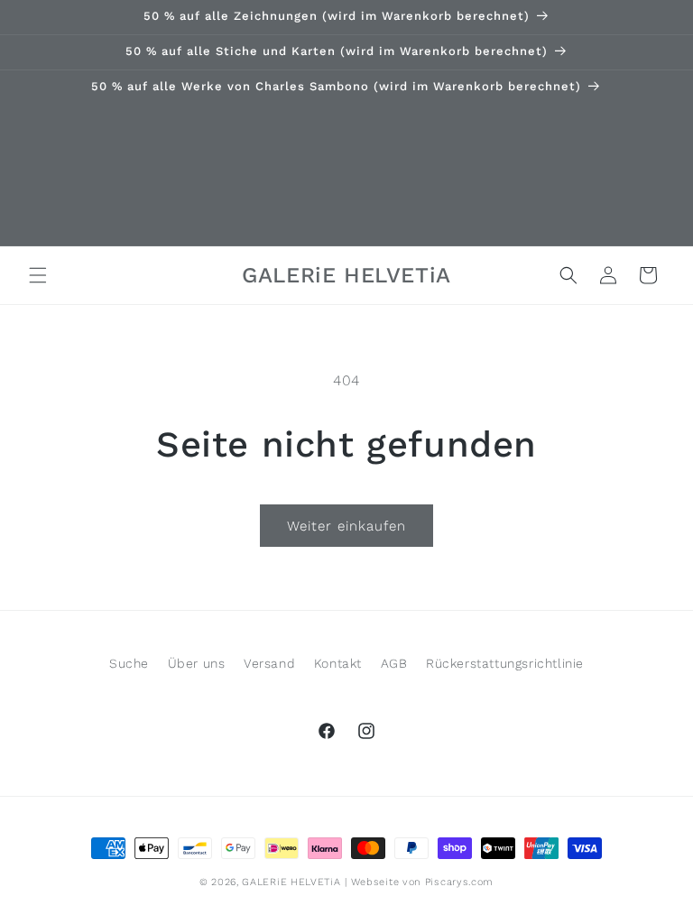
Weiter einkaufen (346, 526)
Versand (269, 663)
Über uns (197, 663)
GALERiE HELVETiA (291, 882)
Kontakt (338, 663)
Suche (129, 663)
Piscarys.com (459, 882)
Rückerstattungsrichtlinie (505, 663)
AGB (394, 663)
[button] (38, 275)
